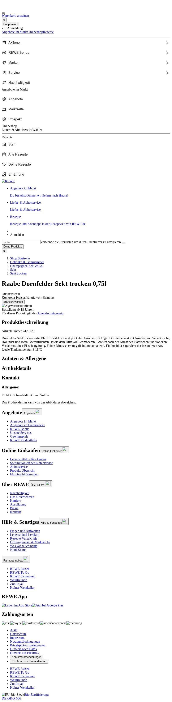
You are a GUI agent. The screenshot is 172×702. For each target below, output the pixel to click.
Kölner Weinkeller (22, 587)
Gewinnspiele (19, 436)
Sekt (13, 269)
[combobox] (21, 242)
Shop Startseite (20, 258)
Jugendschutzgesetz (51, 313)
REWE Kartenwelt (22, 576)
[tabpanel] (86, 391)
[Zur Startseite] (16, 8)
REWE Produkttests (23, 440)
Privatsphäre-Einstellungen (28, 645)
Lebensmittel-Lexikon (24, 534)
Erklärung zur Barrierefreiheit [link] (29, 661)
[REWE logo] (8, 181)
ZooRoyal (16, 584)
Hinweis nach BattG (23, 649)
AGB (13, 630)
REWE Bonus (19, 429)
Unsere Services (20, 432)
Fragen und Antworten (25, 531)
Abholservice (19, 466)
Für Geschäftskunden (24, 474)
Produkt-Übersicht (22, 470)
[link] (90, 191)
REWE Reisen (20, 569)
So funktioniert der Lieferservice (31, 463)
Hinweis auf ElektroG (24, 653)
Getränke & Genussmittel (27, 262)
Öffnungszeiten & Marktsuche (30, 542)
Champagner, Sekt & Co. (26, 266)
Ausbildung (18, 504)
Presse (14, 508)
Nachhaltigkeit (19, 493)
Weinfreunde (18, 580)
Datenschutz (18, 634)
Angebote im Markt (23, 421)
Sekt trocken (18, 273)
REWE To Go (19, 572)
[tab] (86, 358)
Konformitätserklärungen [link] (26, 657)
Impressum (17, 637)
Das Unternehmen (22, 497)
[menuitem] (86, 42)
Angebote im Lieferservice (27, 425)
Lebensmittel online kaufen (28, 459)
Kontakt (15, 512)
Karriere (15, 500)
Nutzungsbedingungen (25, 641)
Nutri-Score (18, 549)
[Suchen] (123, 243)
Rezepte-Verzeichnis (23, 538)
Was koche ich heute (23, 546)
